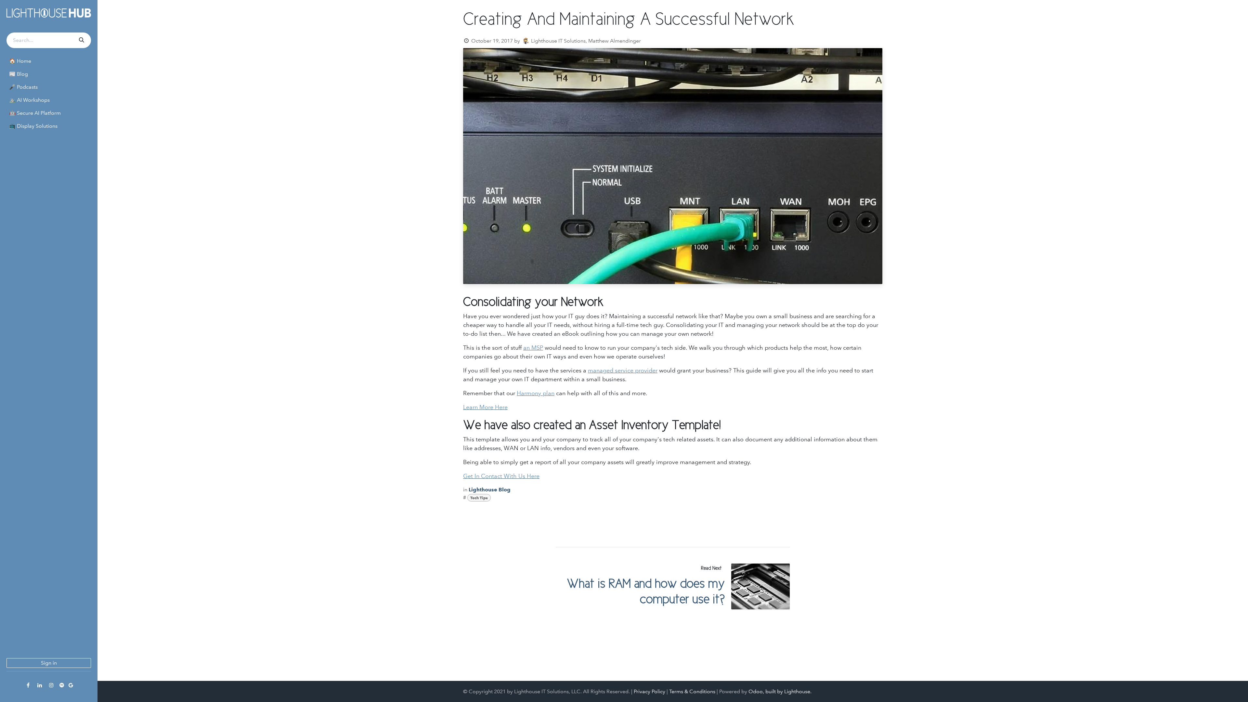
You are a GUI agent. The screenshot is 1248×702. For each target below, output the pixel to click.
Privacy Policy (649, 691)
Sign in (49, 663)
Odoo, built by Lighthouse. (780, 691)
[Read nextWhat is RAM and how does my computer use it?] (760, 586)
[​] (28, 685)
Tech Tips (479, 497)
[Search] (81, 40)
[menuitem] (48, 61)
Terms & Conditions (692, 691)
